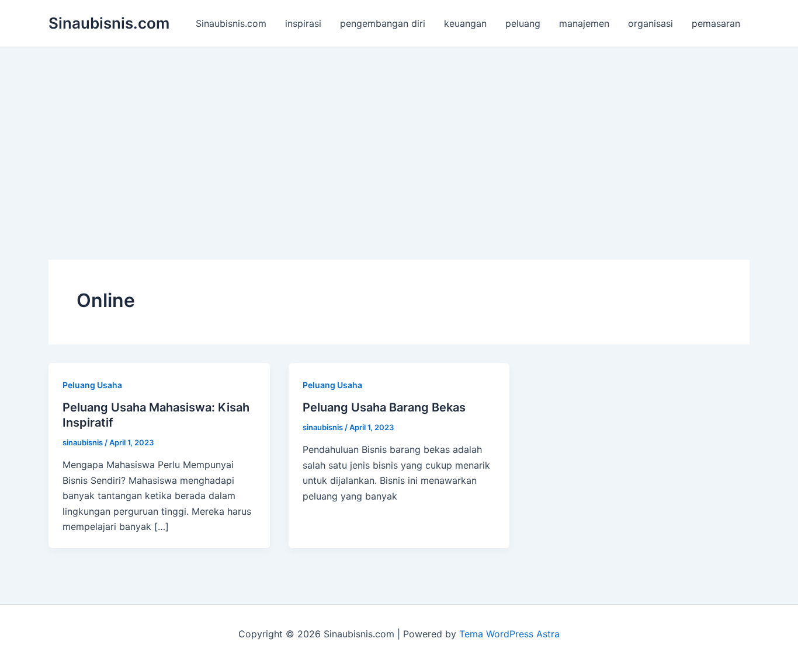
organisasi (650, 23)
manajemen (584, 23)
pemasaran (716, 23)
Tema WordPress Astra (509, 634)
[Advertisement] (399, 135)
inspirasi (303, 23)
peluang (522, 23)
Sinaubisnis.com (108, 23)
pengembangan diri (382, 23)
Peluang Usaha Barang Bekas (384, 407)
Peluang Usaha (92, 385)
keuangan (465, 23)
